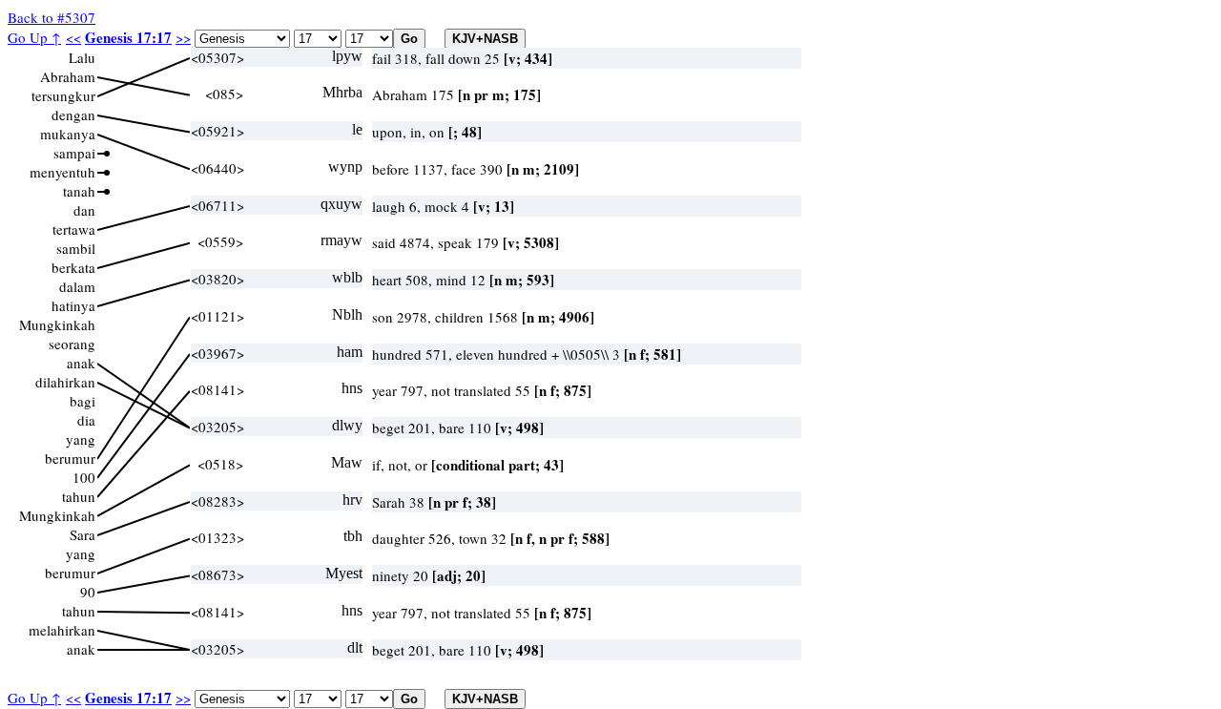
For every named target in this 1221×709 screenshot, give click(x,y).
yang (80, 438)
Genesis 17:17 (128, 37)
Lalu (82, 57)
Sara (82, 534)
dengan (73, 114)
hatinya (73, 305)
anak (81, 362)
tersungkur (63, 95)
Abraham (67, 76)
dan (84, 209)
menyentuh (62, 171)
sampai (74, 152)
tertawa (73, 229)
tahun (78, 496)
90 (87, 591)
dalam (77, 286)
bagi (82, 400)
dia (86, 419)
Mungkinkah (57, 324)
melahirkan (62, 629)
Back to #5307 (51, 17)
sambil (75, 248)
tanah (79, 190)
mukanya (67, 133)
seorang (72, 343)
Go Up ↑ (34, 37)
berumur (70, 458)
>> (183, 37)
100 (83, 477)
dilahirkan (65, 381)
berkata (73, 267)
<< (73, 37)
